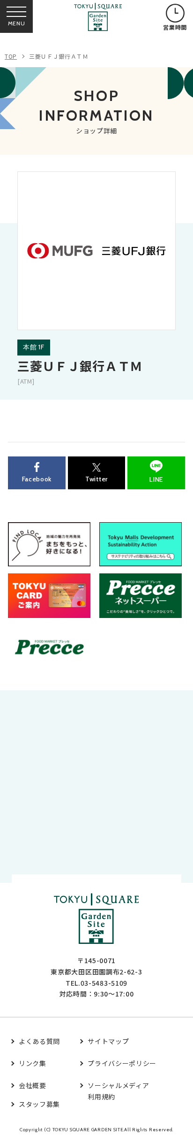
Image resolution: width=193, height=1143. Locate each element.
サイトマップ (108, 1041)
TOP (11, 56)
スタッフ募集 (39, 1104)
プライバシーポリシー (122, 1063)
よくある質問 (39, 1041)
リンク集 (32, 1063)
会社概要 (32, 1085)
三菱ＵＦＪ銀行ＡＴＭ (59, 56)
